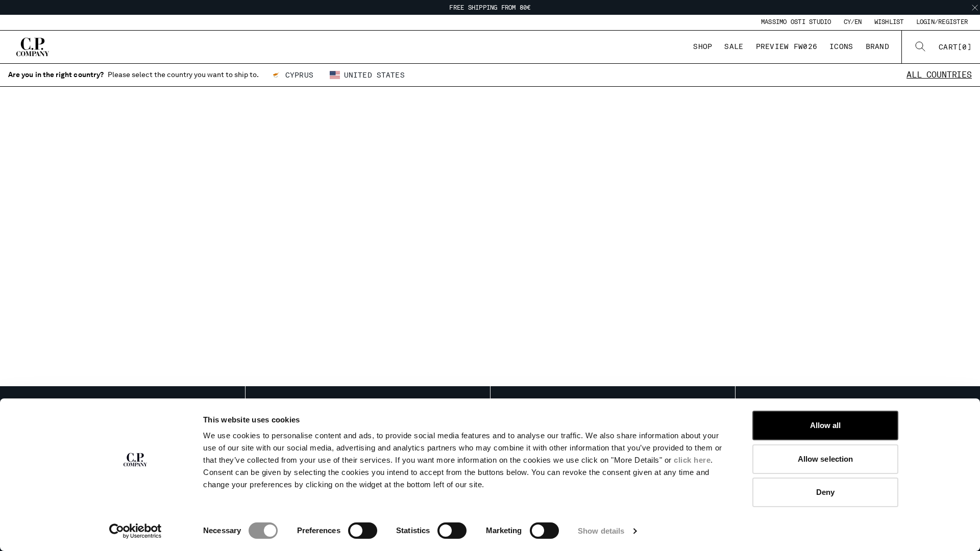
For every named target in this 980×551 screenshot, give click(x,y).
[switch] (362, 530)
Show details (601, 531)
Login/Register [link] (942, 22)
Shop (702, 46)
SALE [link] (733, 46)
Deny (825, 492)
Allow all (825, 425)
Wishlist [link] (889, 22)
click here (692, 460)
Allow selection (825, 459)
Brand (877, 46)
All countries (939, 75)
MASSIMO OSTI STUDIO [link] (796, 22)
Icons (841, 46)
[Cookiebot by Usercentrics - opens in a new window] (135, 531)
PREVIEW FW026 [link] (787, 46)
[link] (955, 47)
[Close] (975, 8)
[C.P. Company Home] (32, 47)
